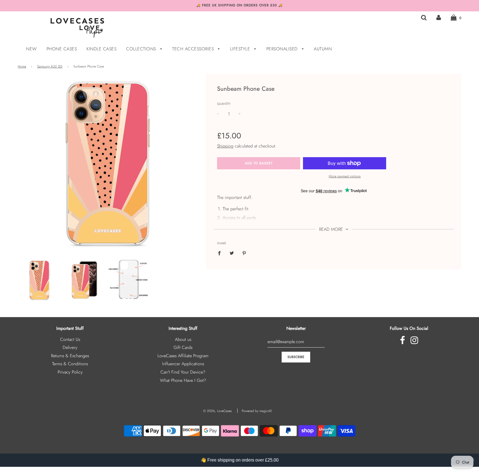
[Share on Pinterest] (244, 253)
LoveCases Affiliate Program (182, 356)
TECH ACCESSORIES (193, 49)
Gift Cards (183, 347)
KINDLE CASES (101, 49)
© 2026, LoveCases (217, 410)
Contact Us (70, 339)
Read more (331, 229)
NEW (31, 49)
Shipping (225, 146)
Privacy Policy (70, 372)
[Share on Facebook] (221, 253)
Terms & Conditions (70, 364)
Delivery (70, 347)
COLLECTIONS (141, 49)
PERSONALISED (282, 49)
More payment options (345, 176)
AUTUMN (323, 49)
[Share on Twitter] (231, 253)
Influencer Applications (183, 364)
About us (183, 339)
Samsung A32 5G (49, 66)
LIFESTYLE (241, 49)
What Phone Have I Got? (183, 380)
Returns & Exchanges (70, 356)
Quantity (224, 104)
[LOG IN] (438, 17)
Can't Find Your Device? (182, 372)
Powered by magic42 (257, 410)
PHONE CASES (62, 49)
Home (22, 66)
